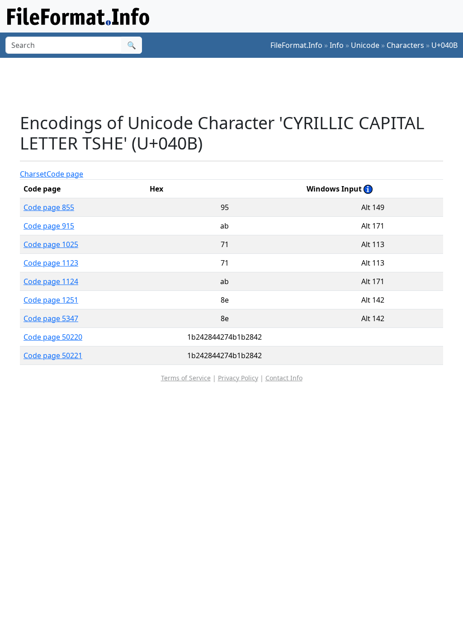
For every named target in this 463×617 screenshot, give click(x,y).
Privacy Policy (238, 378)
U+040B (444, 45)
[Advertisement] (237, 85)
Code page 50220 (53, 337)
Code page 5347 (51, 318)
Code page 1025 (51, 244)
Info (337, 45)
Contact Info (283, 378)
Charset (33, 174)
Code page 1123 (51, 263)
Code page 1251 (51, 300)
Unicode (365, 45)
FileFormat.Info (296, 45)
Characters (405, 45)
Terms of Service (186, 378)
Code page (65, 174)
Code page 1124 (51, 281)
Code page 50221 (53, 355)
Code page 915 (49, 226)
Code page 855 (49, 207)
